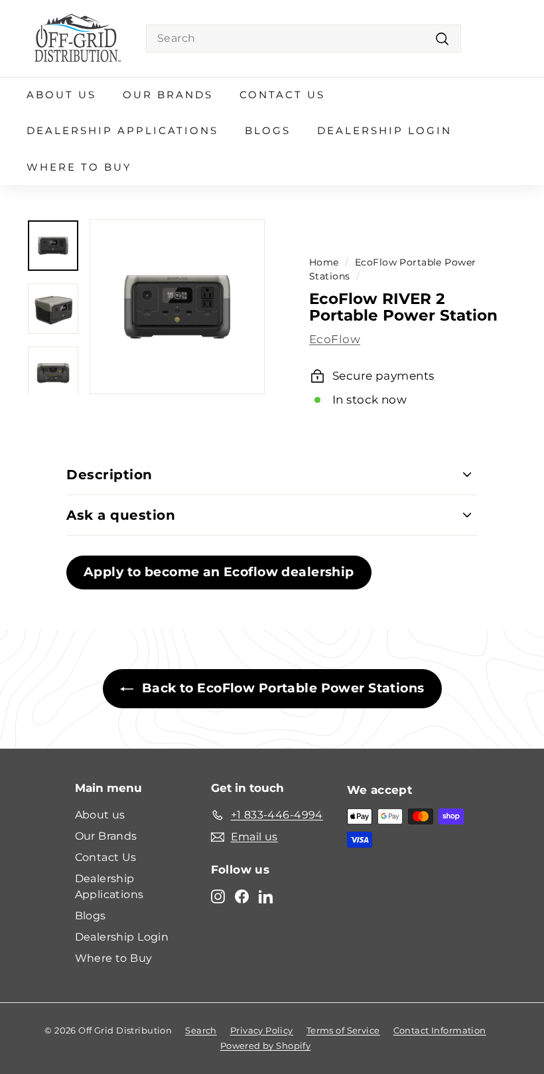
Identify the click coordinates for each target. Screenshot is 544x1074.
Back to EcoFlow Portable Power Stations (282, 688)
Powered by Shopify (265, 1045)
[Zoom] (177, 307)
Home (324, 262)
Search (201, 1030)
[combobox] (303, 38)
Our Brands (168, 94)
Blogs (268, 130)
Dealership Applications (122, 130)
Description (109, 475)
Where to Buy (79, 167)
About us (61, 94)
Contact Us (282, 94)
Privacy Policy (261, 1030)
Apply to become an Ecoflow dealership (219, 571)
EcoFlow (334, 339)
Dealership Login (384, 130)
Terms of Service (343, 1030)
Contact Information (439, 1030)
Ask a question (120, 515)
